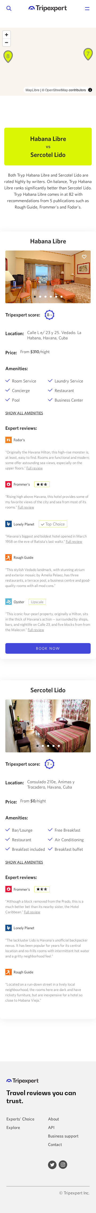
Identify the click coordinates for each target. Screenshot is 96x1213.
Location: (14, 333)
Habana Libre (48, 241)
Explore (13, 1127)
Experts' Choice (20, 1118)
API (51, 1127)
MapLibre (32, 89)
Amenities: (16, 368)
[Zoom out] (6, 42)
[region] (48, 62)
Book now (48, 648)
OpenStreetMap (56, 89)
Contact (55, 1144)
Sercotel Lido (48, 690)
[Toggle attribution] (90, 90)
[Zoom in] (6, 35)
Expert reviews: (21, 428)
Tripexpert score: (22, 315)
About (53, 1118)
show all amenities (24, 413)
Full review (34, 468)
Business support (63, 1135)
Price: (11, 352)
